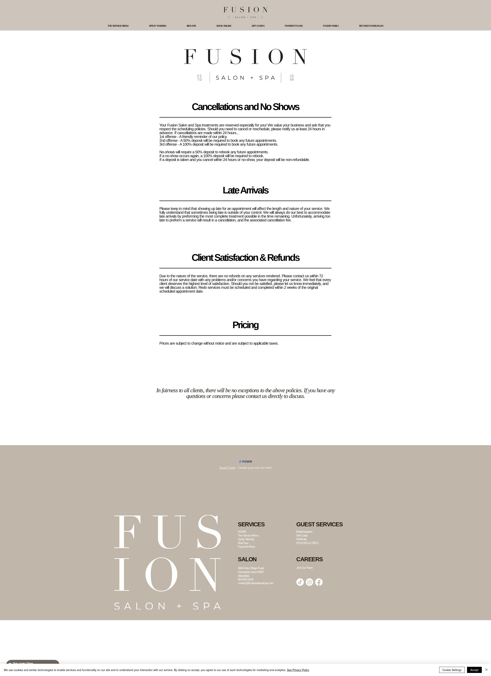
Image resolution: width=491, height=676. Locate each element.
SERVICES (251, 524)
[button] (118, 26)
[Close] (486, 670)
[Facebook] (319, 582)
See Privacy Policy (298, 670)
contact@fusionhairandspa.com (256, 583)
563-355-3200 (245, 579)
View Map (243, 575)
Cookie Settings (451, 670)
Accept (474, 670)
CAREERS (309, 559)
